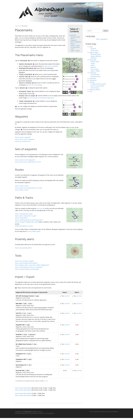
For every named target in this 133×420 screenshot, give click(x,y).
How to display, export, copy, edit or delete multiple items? (32, 265)
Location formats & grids (98, 84)
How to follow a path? (33, 231)
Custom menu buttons (97, 86)
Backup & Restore (94, 89)
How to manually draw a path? (24, 214)
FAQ (90, 91)
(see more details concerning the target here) (40, 98)
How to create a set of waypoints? (25, 160)
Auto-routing (94, 69)
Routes (73, 43)
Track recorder (95, 74)
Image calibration (96, 56)
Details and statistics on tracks (24, 226)
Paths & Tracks (75, 45)
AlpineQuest (28, 411)
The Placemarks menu (75, 37)
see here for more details (49, 66)
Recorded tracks (95, 76)
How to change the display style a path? (26, 222)
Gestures (93, 48)
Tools (72, 49)
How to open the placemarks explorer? (26, 263)
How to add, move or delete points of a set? (28, 162)
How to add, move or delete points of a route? (28, 188)
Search (106, 31)
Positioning (92, 73)
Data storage (95, 88)
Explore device (95, 61)
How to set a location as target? (24, 261)
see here (67, 296)
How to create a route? (21, 186)
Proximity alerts (75, 47)
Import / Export (75, 51)
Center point (94, 50)
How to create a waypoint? (23, 137)
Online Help (18, 26)
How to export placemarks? (23, 390)
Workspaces (93, 80)
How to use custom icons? (22, 141)
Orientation (92, 78)
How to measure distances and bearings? (27, 269)
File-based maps (96, 54)
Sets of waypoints (76, 42)
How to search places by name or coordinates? (29, 267)
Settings (91, 82)
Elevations (94, 58)
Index (91, 47)
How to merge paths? (21, 218)
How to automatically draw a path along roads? (29, 220)
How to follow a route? (21, 190)
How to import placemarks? (23, 388)
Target (93, 63)
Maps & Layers (93, 52)
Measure (93, 67)
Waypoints (74, 40)
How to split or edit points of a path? (25, 216)
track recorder (41, 208)
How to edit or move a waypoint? (24, 139)
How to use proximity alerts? (23, 248)
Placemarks (72, 35)
